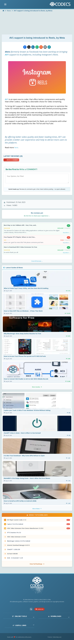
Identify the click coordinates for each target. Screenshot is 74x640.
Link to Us (40, 609)
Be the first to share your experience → (37, 216)
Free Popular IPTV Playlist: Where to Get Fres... (20, 237)
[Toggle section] (34, 617)
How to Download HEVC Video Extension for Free (20, 247)
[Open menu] (5, 4)
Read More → (66, 232)
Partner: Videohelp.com (54, 637)
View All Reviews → (37, 261)
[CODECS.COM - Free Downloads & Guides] (37, 585)
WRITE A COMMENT (12, 160)
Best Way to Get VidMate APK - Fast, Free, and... (20, 225)
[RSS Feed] (31, 609)
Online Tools (21, 616)
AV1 (7, 54)
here (16, 147)
